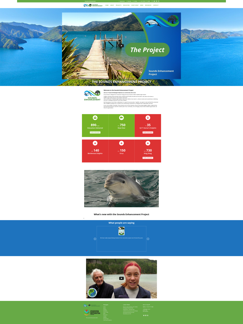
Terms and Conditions (107, 320)
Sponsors (122, 1)
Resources (105, 314)
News (104, 313)
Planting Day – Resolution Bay (128, 309)
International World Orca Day (128, 312)
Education (105, 310)
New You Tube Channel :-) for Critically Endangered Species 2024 (130, 307)
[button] (96, 239)
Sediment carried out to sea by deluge (130, 310)
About (104, 308)
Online (135, 1)
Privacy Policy (106, 318)
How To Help (105, 312)
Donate (129, 1)
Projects (104, 309)
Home (104, 306)
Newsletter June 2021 (127, 313)
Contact (104, 316)
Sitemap (105, 317)
